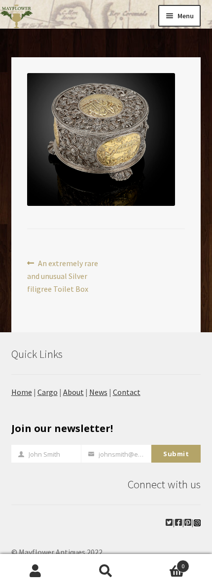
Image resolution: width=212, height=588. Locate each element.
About (73, 392)
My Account (35, 571)
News (98, 392)
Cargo (47, 392)
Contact (127, 392)
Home (21, 392)
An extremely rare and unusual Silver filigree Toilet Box (63, 276)
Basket (163, 562)
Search (106, 571)
